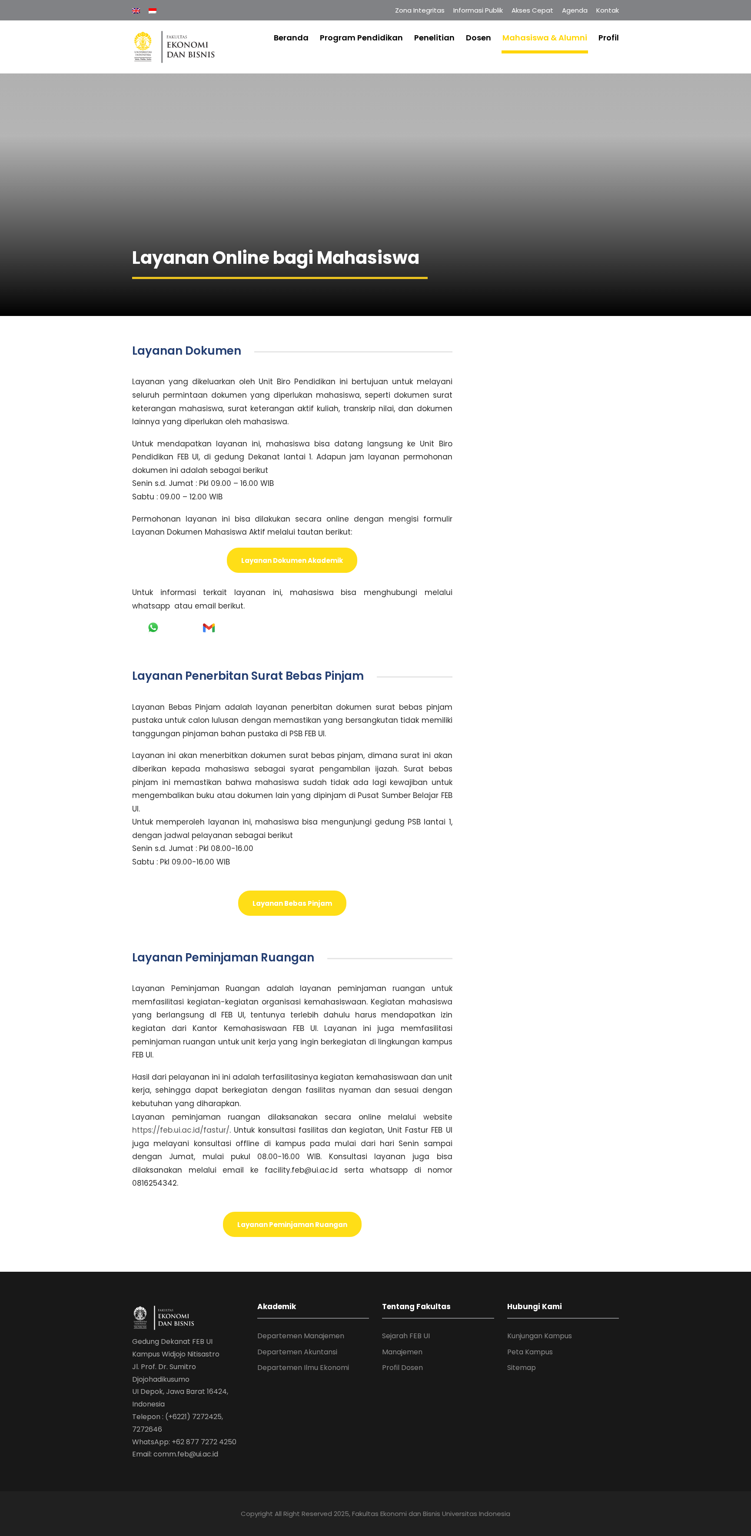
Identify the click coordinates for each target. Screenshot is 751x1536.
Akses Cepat (532, 10)
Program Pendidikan (361, 37)
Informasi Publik (478, 10)
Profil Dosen (402, 1368)
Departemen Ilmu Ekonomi (303, 1368)
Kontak (607, 10)
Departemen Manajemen (300, 1336)
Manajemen (402, 1352)
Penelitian (434, 37)
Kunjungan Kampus (539, 1336)
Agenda (575, 10)
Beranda (291, 37)
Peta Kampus (530, 1352)
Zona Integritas (420, 10)
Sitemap (521, 1368)
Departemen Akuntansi (297, 1352)
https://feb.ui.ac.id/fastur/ (180, 1130)
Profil (608, 37)
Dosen (478, 37)
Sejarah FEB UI (406, 1336)
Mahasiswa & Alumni (544, 37)
